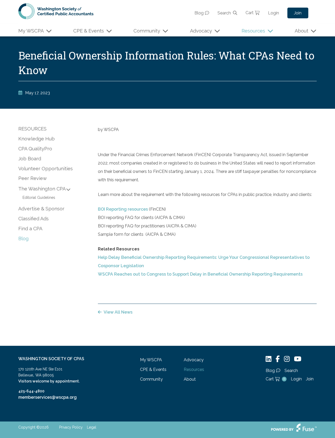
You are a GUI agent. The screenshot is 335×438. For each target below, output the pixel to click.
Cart (249, 12)
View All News (118, 312)
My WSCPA (31, 31)
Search (224, 12)
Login (273, 12)
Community (146, 31)
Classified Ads (33, 218)
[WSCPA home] (55, 10)
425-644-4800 (31, 391)
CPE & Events (88, 31)
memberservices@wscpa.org (47, 397)
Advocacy (201, 31)
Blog (199, 12)
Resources (253, 31)
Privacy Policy (71, 427)
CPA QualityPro (35, 148)
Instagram (287, 359)
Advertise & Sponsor (41, 208)
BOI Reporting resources (123, 209)
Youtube (297, 359)
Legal (91, 427)
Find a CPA (30, 228)
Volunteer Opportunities (45, 168)
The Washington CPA (42, 188)
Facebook (278, 359)
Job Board (29, 158)
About (301, 31)
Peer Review (32, 178)
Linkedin (268, 359)
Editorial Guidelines (39, 197)
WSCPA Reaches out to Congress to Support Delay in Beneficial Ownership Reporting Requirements (201, 274)
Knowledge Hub (36, 138)
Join (298, 12)
